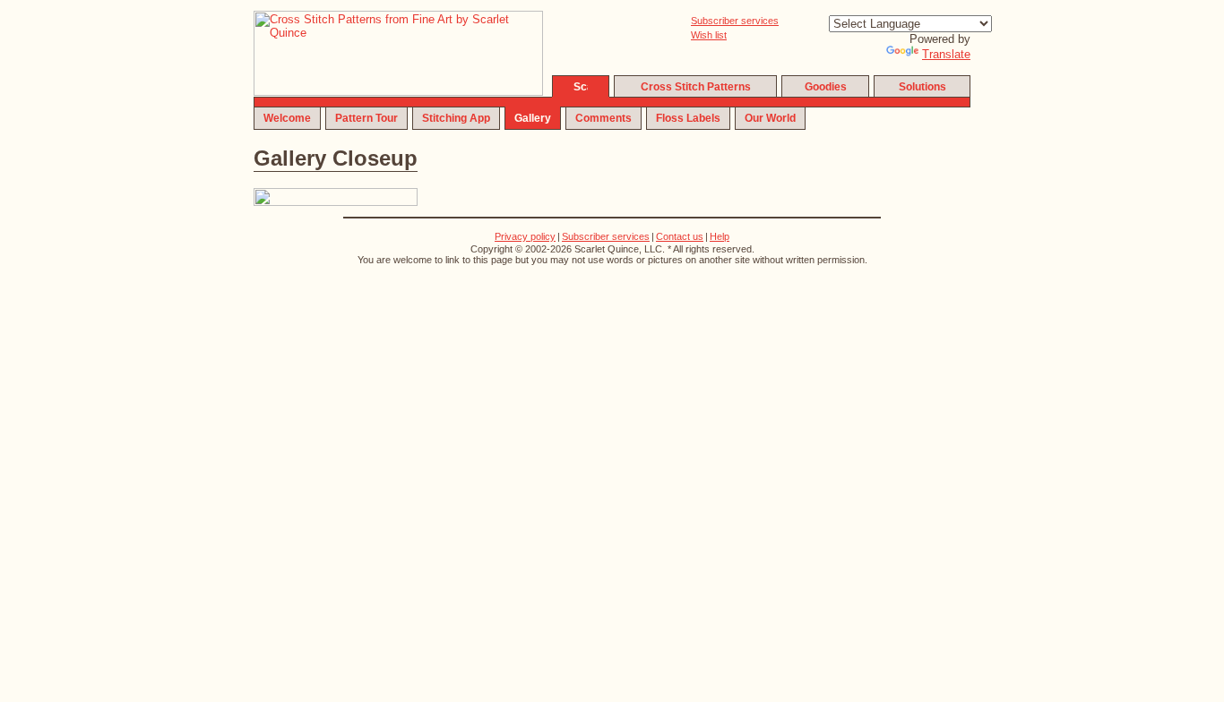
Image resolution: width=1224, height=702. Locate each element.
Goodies (826, 87)
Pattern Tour (366, 118)
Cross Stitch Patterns (696, 87)
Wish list (709, 35)
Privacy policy (525, 236)
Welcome (287, 118)
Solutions (922, 87)
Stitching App (456, 118)
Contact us (679, 236)
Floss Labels (688, 118)
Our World (770, 118)
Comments (603, 118)
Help (719, 236)
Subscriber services (735, 20)
